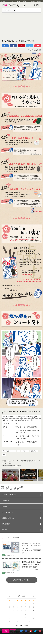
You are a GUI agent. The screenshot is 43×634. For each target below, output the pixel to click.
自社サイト (34, 451)
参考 (4, 455)
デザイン (25, 451)
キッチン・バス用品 (17, 487)
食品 (7, 487)
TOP (2, 487)
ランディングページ (9, 451)
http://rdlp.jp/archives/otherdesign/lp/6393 (26, 417)
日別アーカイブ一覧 (21, 625)
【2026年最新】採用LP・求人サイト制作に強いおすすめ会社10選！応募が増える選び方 (31, 564)
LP (18, 451)
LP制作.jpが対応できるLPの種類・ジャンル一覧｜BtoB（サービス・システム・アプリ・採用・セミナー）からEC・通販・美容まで (31, 546)
